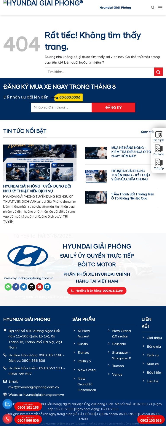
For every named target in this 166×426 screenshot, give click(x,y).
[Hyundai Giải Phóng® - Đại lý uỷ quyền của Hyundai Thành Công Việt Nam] (49, 7)
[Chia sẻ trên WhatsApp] (8, 287)
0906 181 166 (28, 407)
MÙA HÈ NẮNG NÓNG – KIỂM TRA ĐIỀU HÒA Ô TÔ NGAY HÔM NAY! (131, 152)
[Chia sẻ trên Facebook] (15, 287)
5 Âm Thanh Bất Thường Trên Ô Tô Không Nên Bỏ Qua (132, 196)
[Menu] (160, 7)
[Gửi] (158, 71)
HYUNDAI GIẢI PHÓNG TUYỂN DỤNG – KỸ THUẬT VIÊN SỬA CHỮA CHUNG (131, 175)
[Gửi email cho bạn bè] (31, 287)
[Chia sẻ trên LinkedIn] (47, 287)
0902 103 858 (150, 420)
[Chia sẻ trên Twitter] (23, 287)
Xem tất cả (150, 132)
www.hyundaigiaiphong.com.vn (28, 278)
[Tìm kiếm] (152, 7)
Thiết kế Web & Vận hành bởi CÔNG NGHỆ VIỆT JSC (119, 423)
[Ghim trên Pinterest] (39, 287)
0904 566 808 (28, 420)
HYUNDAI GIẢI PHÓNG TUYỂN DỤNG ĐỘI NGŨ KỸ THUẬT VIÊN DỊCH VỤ (37, 188)
